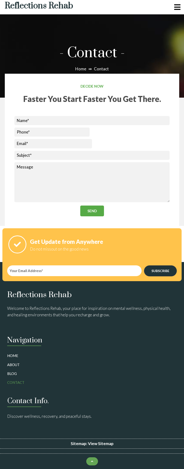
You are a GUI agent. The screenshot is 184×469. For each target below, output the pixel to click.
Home (80, 68)
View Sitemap (101, 443)
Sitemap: (79, 443)
